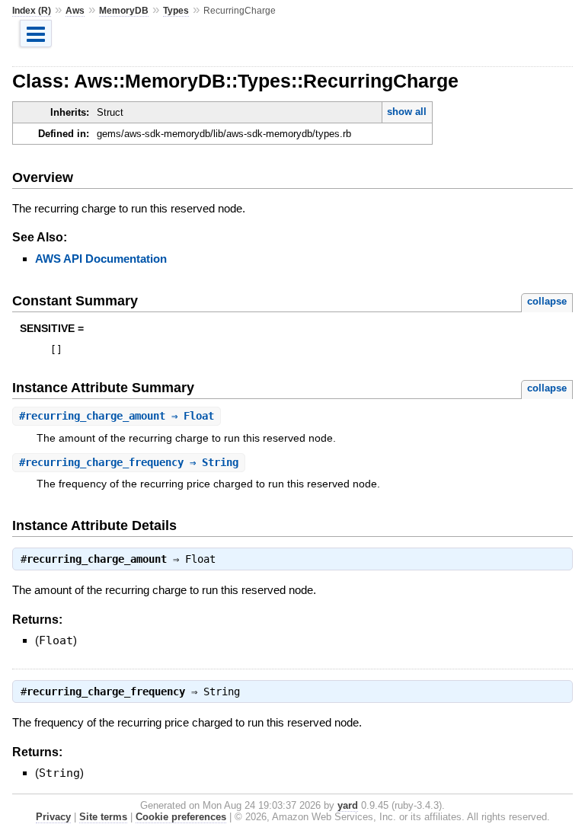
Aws (75, 10)
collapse (547, 301)
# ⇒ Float (116, 416)
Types (176, 10)
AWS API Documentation (101, 258)
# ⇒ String (128, 462)
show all (407, 111)
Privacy (53, 816)
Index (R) (31, 10)
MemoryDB (124, 10)
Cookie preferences (181, 816)
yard (347, 805)
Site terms (103, 816)
